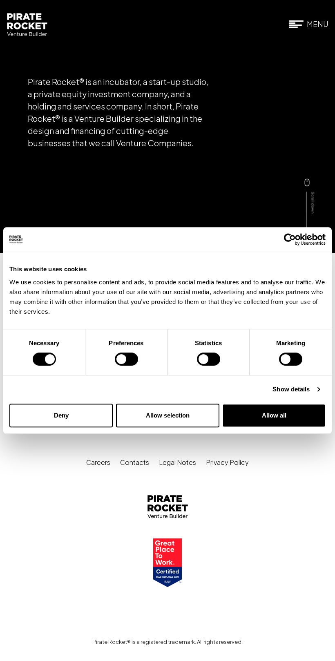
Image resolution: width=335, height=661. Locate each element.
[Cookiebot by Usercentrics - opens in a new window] (290, 239)
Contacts (134, 462)
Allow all (274, 415)
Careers (98, 462)
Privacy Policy (227, 462)
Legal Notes (177, 462)
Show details (291, 389)
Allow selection (168, 415)
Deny (61, 415)
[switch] (126, 359)
